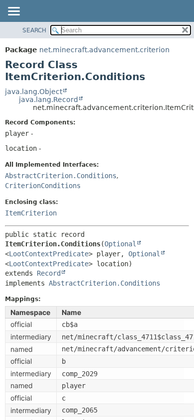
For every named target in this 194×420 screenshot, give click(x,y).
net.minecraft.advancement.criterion (104, 50)
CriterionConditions (43, 186)
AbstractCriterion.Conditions (60, 176)
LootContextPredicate (49, 254)
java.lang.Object (33, 92)
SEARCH (34, 30)
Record (49, 273)
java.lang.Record (48, 100)
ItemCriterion (31, 213)
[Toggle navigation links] (13, 12)
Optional (120, 244)
